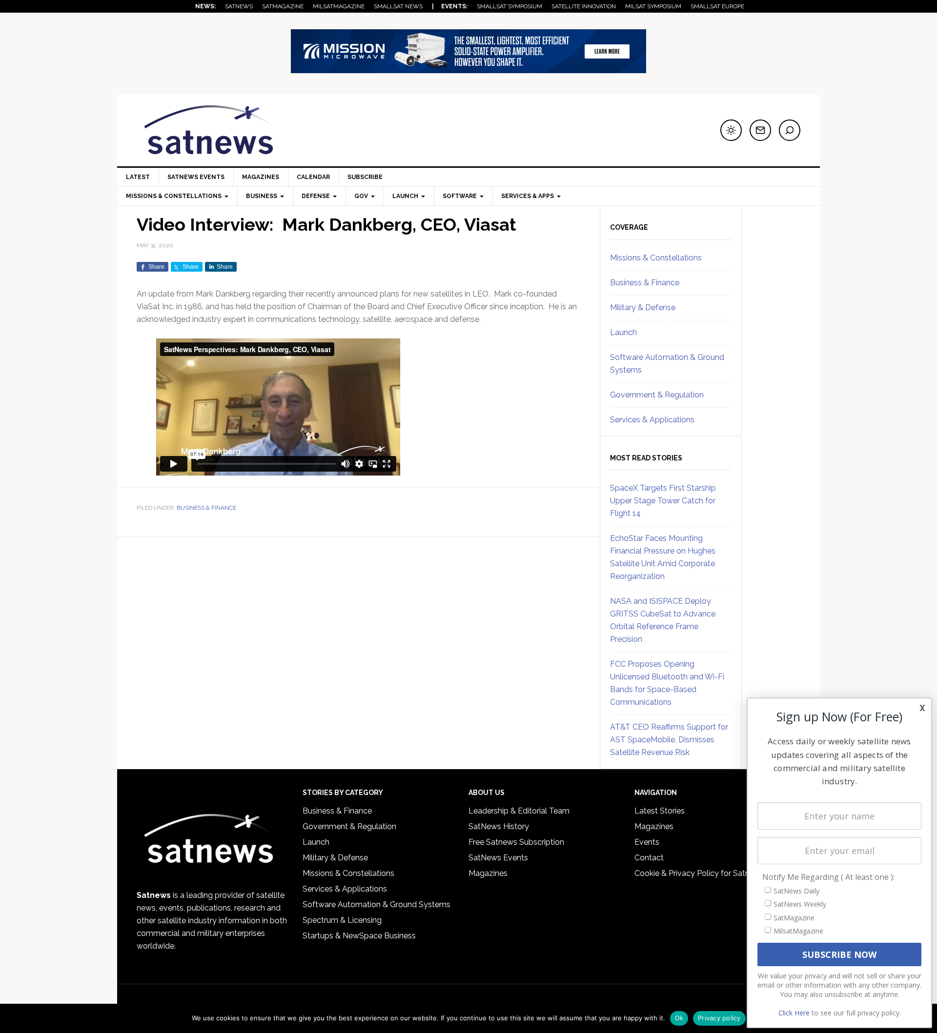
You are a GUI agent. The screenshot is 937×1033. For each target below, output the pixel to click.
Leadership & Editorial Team (519, 810)
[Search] (789, 130)
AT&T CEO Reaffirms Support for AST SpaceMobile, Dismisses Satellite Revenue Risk (669, 739)
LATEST (138, 177)
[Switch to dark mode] (731, 130)
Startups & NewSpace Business (359, 935)
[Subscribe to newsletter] (760, 130)
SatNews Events (195, 177)
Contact (649, 857)
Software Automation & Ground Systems (376, 904)
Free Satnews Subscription (516, 842)
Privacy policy (719, 1018)
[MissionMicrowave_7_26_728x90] (468, 68)
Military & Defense (642, 307)
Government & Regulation (657, 394)
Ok (679, 1018)
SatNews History (498, 826)
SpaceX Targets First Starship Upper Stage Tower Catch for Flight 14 (663, 500)
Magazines (260, 177)
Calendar (313, 177)
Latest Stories (659, 810)
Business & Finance (206, 507)
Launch (623, 332)
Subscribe (365, 177)
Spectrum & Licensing (342, 920)
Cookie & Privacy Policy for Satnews (699, 873)
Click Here (794, 1012)
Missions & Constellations (656, 257)
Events (646, 842)
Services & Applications (652, 419)
